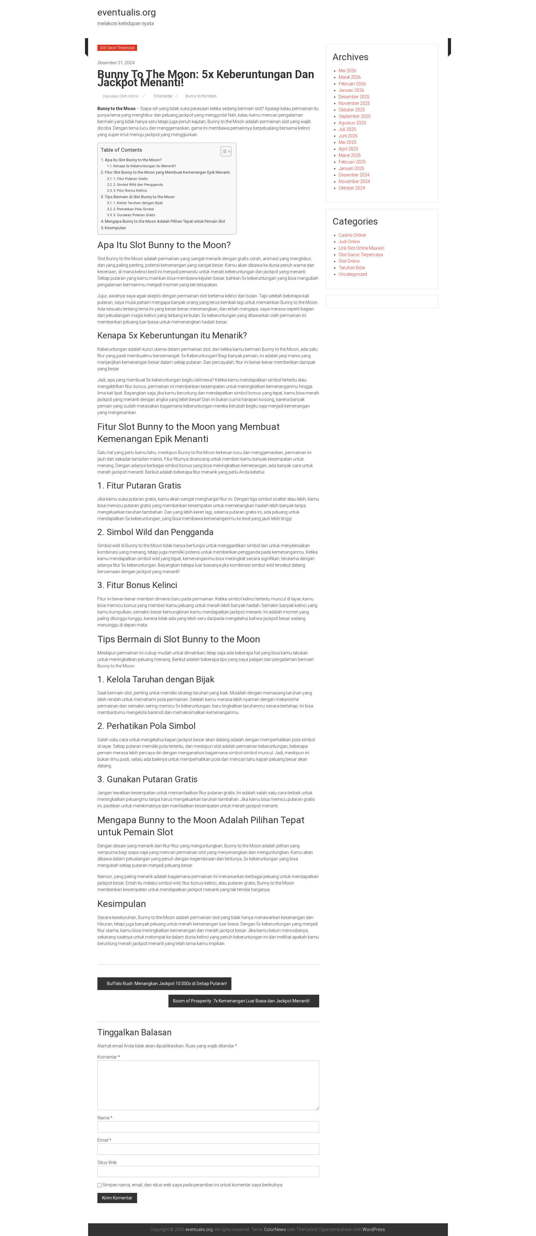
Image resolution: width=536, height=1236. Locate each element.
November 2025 (354, 103)
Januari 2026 (351, 90)
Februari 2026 (352, 83)
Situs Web (107, 1162)
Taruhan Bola (352, 267)
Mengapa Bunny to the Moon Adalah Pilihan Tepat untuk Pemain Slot (165, 221)
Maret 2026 (350, 77)
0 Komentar (162, 96)
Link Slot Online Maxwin (361, 248)
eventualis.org (126, 12)
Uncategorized (353, 274)
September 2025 (355, 116)
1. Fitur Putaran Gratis (130, 178)
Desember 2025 (354, 96)
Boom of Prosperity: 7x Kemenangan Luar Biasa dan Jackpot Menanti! (241, 1000)
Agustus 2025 (352, 122)
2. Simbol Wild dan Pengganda (138, 184)
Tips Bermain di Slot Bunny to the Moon (140, 196)
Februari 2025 (352, 161)
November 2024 (354, 181)
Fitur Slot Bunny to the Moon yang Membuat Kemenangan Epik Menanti (167, 172)
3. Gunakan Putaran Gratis (134, 215)
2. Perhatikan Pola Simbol (133, 209)
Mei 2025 (347, 142)
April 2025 (348, 148)
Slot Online (349, 261)
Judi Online (349, 241)
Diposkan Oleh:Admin (121, 96)
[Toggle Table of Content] (223, 151)
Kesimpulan (115, 227)
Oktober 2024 (352, 187)
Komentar (108, 1057)
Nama (105, 1117)
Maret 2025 (350, 155)
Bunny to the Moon (201, 96)
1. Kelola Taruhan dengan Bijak (138, 203)
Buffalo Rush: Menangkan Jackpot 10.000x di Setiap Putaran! (167, 983)
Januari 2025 (351, 168)
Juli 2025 (347, 129)
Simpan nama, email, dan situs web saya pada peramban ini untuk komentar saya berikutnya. (192, 1184)
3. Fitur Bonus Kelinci (130, 190)
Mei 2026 (347, 70)
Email (104, 1140)
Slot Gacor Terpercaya (117, 48)
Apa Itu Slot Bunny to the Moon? (133, 160)
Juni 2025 (348, 135)
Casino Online (352, 235)
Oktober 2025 (352, 109)
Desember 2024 (354, 174)
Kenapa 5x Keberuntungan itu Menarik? (144, 166)
